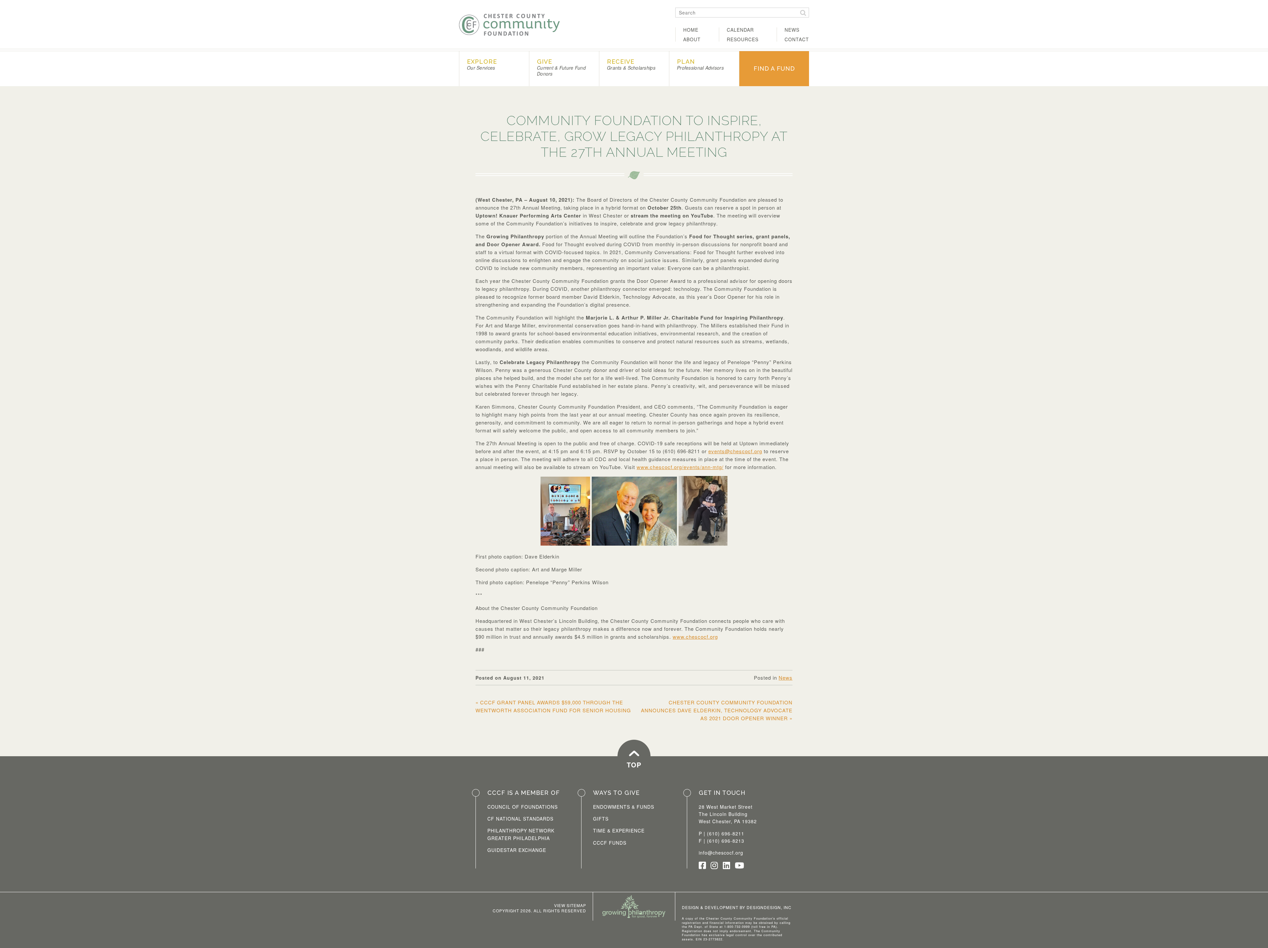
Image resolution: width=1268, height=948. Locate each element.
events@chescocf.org (735, 451)
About (692, 39)
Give (561, 67)
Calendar (740, 29)
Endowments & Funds (623, 806)
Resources (742, 39)
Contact (797, 39)
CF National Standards (520, 818)
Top (634, 764)
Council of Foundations (522, 806)
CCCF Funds (609, 842)
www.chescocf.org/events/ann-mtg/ (680, 466)
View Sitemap (570, 905)
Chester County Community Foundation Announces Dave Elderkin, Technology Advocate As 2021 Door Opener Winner (716, 710)
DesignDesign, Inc (769, 907)
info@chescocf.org (721, 852)
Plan (700, 64)
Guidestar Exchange (516, 850)
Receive (631, 64)
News (792, 29)
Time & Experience (619, 830)
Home (690, 29)
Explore (482, 64)
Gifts (601, 818)
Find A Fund (774, 68)
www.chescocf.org (695, 636)
